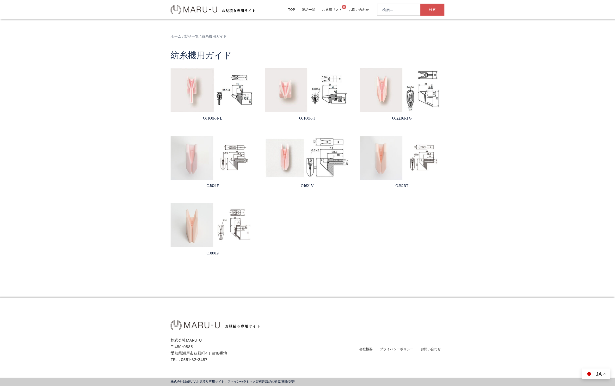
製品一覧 (308, 9)
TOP (291, 9)
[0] (340, 9)
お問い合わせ (359, 9)
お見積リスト (332, 9)
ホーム (176, 36)
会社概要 (366, 349)
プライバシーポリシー (396, 349)
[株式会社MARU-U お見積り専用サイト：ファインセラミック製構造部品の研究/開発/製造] (213, 9)
